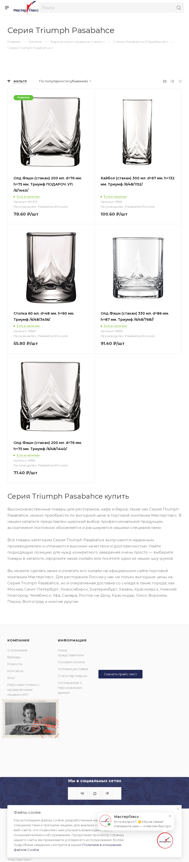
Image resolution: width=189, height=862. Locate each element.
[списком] (172, 81)
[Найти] (178, 7)
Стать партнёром (72, 676)
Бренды (13, 657)
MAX (94, 793)
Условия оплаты (71, 662)
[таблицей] (180, 81)
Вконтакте (82, 793)
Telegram (107, 793)
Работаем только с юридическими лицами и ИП (23, 689)
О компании (17, 650)
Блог (11, 678)
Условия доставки (73, 669)
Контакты (15, 671)
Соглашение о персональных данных (70, 687)
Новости (14, 664)
